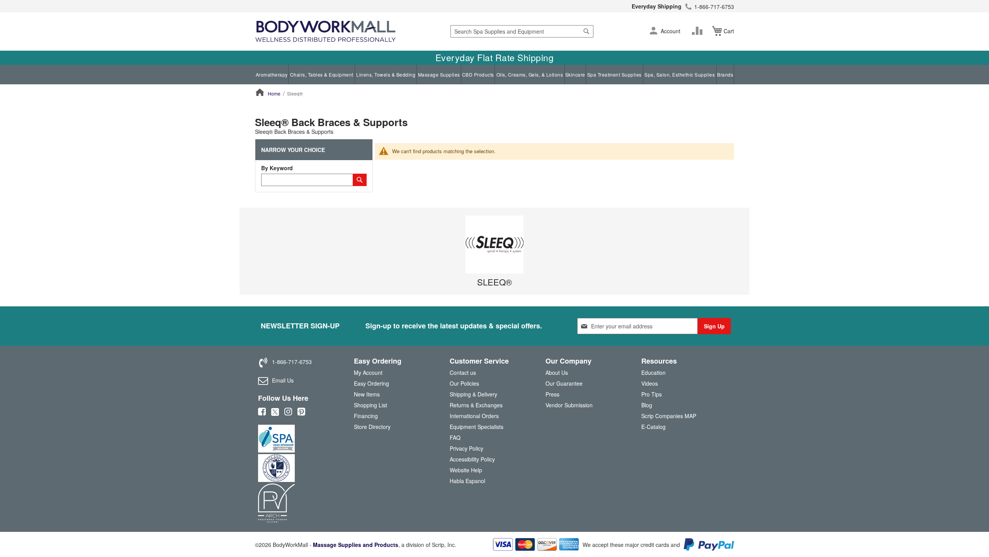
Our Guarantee (564, 383)
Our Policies (464, 383)
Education (653, 372)
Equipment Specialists (476, 427)
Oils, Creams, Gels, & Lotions (529, 74)
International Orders (474, 416)
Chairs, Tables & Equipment (321, 74)
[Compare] (699, 31)
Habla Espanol (467, 481)
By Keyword (277, 168)
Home (274, 93)
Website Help (466, 470)
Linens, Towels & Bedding (385, 74)
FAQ (455, 437)
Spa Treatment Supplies (614, 74)
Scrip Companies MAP (668, 416)
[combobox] (521, 31)
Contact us (463, 372)
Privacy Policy (466, 448)
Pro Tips (651, 394)
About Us (556, 372)
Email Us (283, 380)
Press (552, 394)
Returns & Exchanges (476, 405)
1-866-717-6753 (714, 6)
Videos (649, 383)
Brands (725, 74)
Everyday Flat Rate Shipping (494, 57)
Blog (646, 405)
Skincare (575, 74)
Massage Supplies (439, 74)
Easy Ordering (371, 383)
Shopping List (370, 405)
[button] (653, 31)
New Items (367, 394)
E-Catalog (653, 428)
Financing (366, 416)
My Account (368, 372)
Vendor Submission (569, 405)
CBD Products (478, 74)
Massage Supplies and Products (355, 544)
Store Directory (372, 427)
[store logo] (325, 31)
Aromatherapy (272, 74)
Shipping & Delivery (473, 394)
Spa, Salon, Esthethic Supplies (679, 74)
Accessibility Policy (472, 459)
